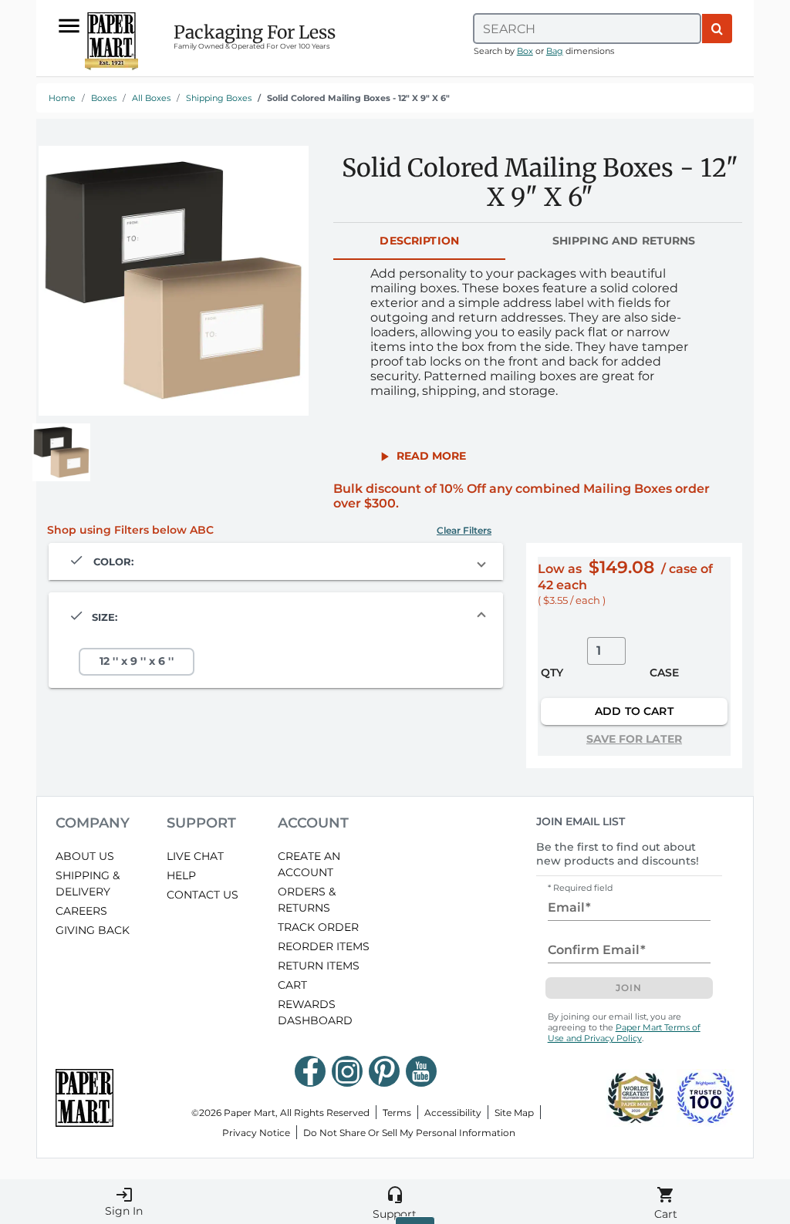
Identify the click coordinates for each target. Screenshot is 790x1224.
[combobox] (587, 28)
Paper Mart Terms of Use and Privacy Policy (624, 1033)
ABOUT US (85, 856)
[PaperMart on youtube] (421, 1071)
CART (292, 985)
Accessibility (452, 1112)
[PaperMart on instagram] (347, 1071)
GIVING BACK (93, 930)
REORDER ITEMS (324, 946)
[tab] (419, 241)
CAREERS (81, 911)
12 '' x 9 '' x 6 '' (137, 662)
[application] (174, 281)
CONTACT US (202, 895)
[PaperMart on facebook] (310, 1071)
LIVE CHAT (195, 856)
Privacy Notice (256, 1132)
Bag (554, 51)
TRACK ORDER (318, 927)
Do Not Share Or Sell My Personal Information (409, 1132)
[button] (421, 456)
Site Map (514, 1112)
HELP (181, 875)
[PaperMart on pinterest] (384, 1071)
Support (395, 1203)
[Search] (717, 28)
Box (525, 51)
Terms (397, 1112)
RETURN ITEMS (319, 966)
